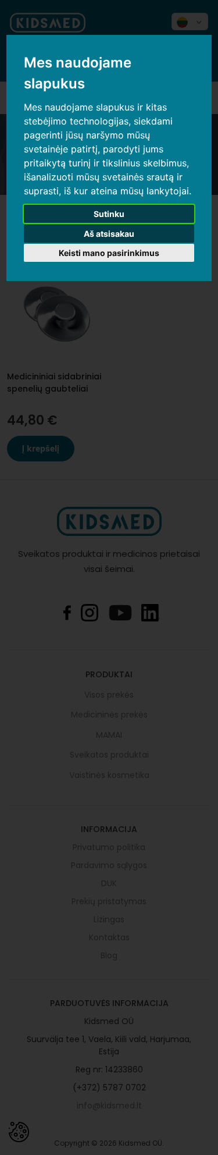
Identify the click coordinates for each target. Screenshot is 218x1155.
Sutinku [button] (109, 214)
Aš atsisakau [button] (109, 234)
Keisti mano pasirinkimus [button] (109, 253)
